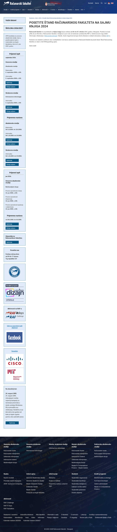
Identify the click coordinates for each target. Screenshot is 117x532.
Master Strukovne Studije (34, 484)
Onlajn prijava (10, 87)
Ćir (101, 3)
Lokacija (83, 514)
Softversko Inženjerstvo (79, 459)
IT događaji (73, 517)
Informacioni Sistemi (78, 456)
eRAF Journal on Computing (13, 484)
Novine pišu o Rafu (86, 517)
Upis (23, 9)
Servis (97, 3)
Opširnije (9, 82)
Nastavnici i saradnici (11, 514)
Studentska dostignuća (79, 484)
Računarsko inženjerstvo (12, 453)
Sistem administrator (101, 484)
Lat (105, 3)
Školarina (52, 478)
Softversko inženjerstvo (11, 456)
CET (107, 36)
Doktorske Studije (32, 487)
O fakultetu (64, 514)
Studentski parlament (78, 490)
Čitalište (70, 9)
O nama (53, 9)
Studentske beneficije (79, 481)
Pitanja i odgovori (52, 517)
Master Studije (31, 490)
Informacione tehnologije (34, 450)
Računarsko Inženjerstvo (80, 453)
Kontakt (90, 3)
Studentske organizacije (79, 478)
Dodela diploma (77, 492)
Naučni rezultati (9, 478)
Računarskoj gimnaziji (51, 36)
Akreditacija (61, 9)
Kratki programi (14, 9)
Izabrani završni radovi (79, 487)
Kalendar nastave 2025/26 (12, 520)
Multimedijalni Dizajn (78, 462)
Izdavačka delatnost (26, 514)
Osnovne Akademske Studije (35, 478)
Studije (5, 9)
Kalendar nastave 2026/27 (32, 520)
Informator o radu (52, 514)
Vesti (36, 18)
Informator (41, 517)
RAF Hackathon (9, 508)
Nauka (37, 9)
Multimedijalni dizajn (10, 462)
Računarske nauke (10, 450)
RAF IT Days (8, 505)
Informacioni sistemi (10, 459)
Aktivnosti (45, 9)
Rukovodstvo (8, 517)
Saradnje (15, 351)
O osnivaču (74, 514)
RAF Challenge (9, 502)
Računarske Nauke (78, 450)
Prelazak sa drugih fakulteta (35, 492)
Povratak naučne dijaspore (12, 481)
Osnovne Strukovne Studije (35, 481)
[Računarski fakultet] (17, 3)
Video (33, 517)
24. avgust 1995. (11, 393)
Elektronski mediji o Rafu (103, 517)
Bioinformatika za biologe (102, 478)
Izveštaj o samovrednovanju (98, 514)
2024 (40, 18)
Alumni (77, 9)
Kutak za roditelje (54, 481)
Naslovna (31, 18)
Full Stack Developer (101, 481)
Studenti (30, 9)
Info (82, 9)
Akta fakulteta (40, 514)
